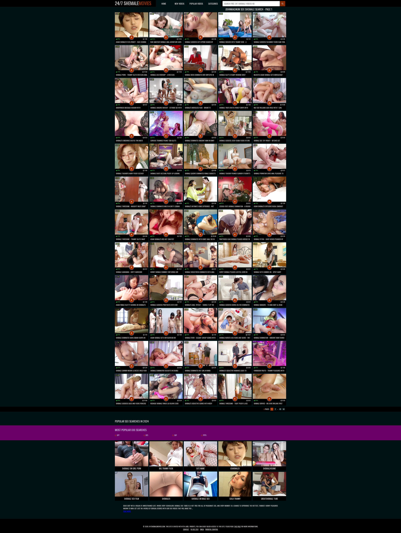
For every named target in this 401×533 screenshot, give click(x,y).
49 (280, 409)
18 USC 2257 (194, 529)
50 (284, 409)
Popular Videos (196, 3)
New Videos (179, 3)
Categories (213, 3)
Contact (186, 529)
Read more (127, 511)
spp (117, 435)
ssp (175, 435)
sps (146, 435)
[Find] (282, 3)
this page (237, 526)
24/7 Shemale (133, 3)
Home (163, 3)
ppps (204, 435)
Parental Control (211, 529)
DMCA (202, 529)
